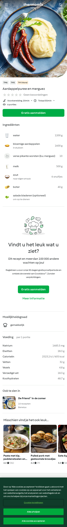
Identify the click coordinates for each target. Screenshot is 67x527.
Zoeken (60, 8)
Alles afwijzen (33, 512)
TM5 (13, 82)
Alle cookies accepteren (33, 521)
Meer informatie (33, 298)
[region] (33, 502)
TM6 (6, 82)
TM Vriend (22, 82)
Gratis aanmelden (33, 113)
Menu (6, 8)
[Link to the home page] (33, 6)
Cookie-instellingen (33, 502)
